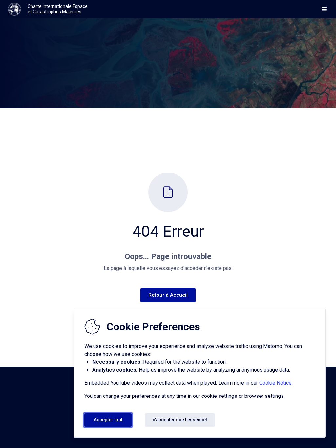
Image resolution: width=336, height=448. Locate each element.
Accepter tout (108, 419)
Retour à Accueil (168, 295)
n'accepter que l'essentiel (180, 419)
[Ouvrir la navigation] (324, 9)
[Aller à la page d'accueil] (14, 9)
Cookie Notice (275, 383)
